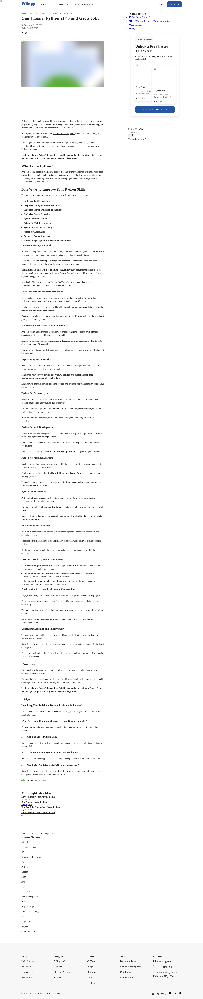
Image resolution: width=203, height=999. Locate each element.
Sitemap (60, 994)
